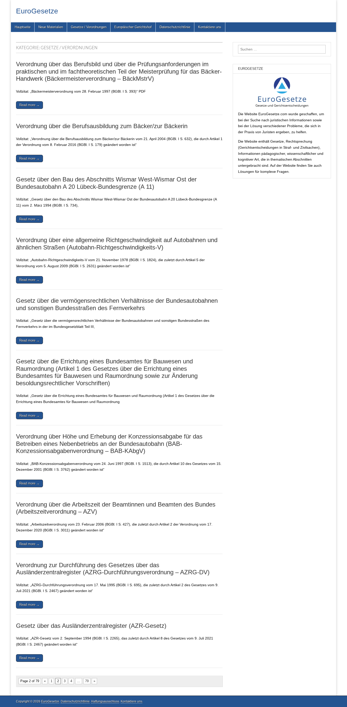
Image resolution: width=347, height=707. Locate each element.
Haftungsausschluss (105, 701)
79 (87, 681)
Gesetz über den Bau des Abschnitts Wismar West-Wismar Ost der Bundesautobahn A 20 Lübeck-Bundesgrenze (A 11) (106, 183)
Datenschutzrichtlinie (175, 27)
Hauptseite (22, 27)
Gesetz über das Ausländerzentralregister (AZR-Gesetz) (91, 625)
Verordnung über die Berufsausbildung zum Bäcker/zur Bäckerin (101, 126)
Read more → (29, 105)
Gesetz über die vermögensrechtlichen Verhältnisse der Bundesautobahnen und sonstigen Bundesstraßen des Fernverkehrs (117, 304)
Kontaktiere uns (209, 27)
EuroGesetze (37, 11)
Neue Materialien (50, 27)
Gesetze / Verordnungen (88, 27)
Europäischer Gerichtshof (133, 27)
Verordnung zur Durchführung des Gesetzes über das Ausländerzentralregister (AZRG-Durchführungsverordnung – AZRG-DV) (113, 569)
